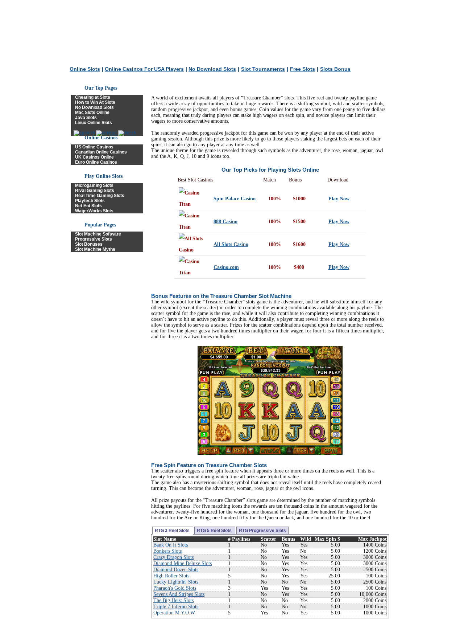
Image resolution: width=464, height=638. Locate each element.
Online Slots (85, 69)
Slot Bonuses (89, 244)
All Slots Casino (231, 244)
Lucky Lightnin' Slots (175, 582)
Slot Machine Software (98, 234)
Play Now (338, 198)
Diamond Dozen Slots (175, 569)
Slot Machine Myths (95, 249)
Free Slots (302, 69)
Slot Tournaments (263, 69)
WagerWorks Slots (94, 210)
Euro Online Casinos (96, 162)
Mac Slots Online (92, 112)
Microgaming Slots (94, 185)
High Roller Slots (171, 575)
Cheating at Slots (92, 97)
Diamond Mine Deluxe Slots (182, 563)
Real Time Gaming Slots (99, 195)
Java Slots (86, 117)
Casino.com (226, 267)
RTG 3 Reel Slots (173, 530)
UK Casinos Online (94, 157)
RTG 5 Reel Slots (215, 530)
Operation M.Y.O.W (174, 612)
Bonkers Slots (167, 551)
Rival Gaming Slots (94, 190)
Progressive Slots (93, 239)
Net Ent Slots (88, 205)
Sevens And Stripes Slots (178, 594)
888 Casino (225, 221)
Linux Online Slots (93, 122)
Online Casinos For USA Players (144, 69)
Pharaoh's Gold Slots (174, 588)
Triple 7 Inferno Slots (175, 606)
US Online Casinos (94, 147)
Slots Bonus (335, 69)
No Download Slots (212, 69)
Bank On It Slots (170, 545)
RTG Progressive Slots (262, 530)
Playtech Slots (90, 200)
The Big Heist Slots (173, 600)
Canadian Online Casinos (101, 152)
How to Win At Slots (95, 102)
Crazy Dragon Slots (173, 557)
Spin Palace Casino (235, 198)
